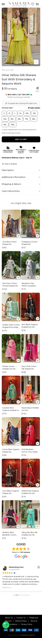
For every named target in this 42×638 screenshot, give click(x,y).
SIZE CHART (35, 108)
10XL (13, 125)
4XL (5, 119)
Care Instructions (11, 191)
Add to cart (21, 139)
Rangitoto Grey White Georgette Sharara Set (29, 285)
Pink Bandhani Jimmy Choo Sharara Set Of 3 (30, 451)
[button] (9, 164)
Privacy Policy (26, 624)
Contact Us (21, 618)
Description (8, 170)
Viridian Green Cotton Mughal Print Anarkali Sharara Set (11, 327)
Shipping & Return (11, 184)
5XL (12, 119)
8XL (33, 119)
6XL (19, 119)
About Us (9, 618)
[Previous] (4, 37)
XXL (27, 113)
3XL (34, 113)
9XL (5, 125)
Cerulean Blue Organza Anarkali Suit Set (11, 410)
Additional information (14, 177)
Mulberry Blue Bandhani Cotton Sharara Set (9, 534)
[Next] (38, 37)
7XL (26, 119)
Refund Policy (21, 621)
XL (20, 113)
